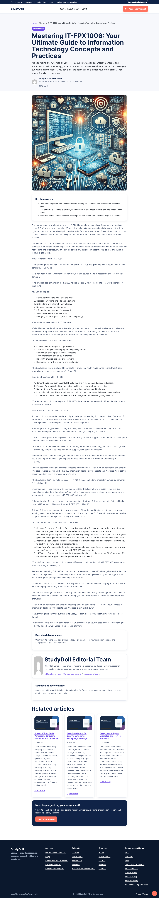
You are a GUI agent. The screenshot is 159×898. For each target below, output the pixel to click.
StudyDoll (17, 8)
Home (34, 23)
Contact (102, 868)
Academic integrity (92, 674)
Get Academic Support (137, 2)
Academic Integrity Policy (136, 884)
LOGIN (84, 9)
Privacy (139, 894)
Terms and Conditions (134, 864)
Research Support (53, 864)
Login (47, 856)
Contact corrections (72, 674)
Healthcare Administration (83, 868)
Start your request (46, 819)
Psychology (77, 860)
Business (76, 864)
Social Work (77, 856)
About (101, 852)
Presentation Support (54, 868)
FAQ (127, 860)
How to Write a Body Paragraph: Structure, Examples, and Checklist (46, 736)
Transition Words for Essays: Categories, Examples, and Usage (77, 736)
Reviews (102, 864)
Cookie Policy (131, 872)
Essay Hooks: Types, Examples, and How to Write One (110, 736)
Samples (129, 856)
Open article (39, 790)
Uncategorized (38, 28)
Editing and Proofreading (56, 860)
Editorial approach (52, 674)
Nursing (75, 852)
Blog (127, 852)
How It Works (104, 856)
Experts (102, 860)
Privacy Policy (131, 868)
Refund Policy (131, 876)
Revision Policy (131, 880)
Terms (145, 894)
